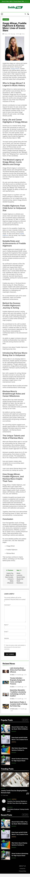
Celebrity (5, 19)
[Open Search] (25, 14)
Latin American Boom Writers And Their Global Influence (18, 670)
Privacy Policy (22, 871)
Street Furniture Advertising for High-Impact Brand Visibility (20, 760)
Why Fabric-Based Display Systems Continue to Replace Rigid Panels (19, 750)
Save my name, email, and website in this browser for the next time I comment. (15, 647)
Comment (7, 605)
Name (6, 625)
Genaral (14, 763)
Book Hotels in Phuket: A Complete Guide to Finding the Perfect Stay (18, 704)
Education (9, 807)
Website (6, 638)
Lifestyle (14, 742)
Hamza (6, 34)
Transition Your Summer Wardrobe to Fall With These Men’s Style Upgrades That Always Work (17, 803)
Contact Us (22, 868)
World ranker (14, 709)
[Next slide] (28, 1)
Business (14, 731)
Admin (13, 674)
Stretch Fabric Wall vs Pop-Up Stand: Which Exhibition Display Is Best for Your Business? (13, 1)
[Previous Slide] (25, 1)
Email (6, 631)
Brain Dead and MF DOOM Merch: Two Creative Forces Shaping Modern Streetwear (20, 739)
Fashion (3, 788)
